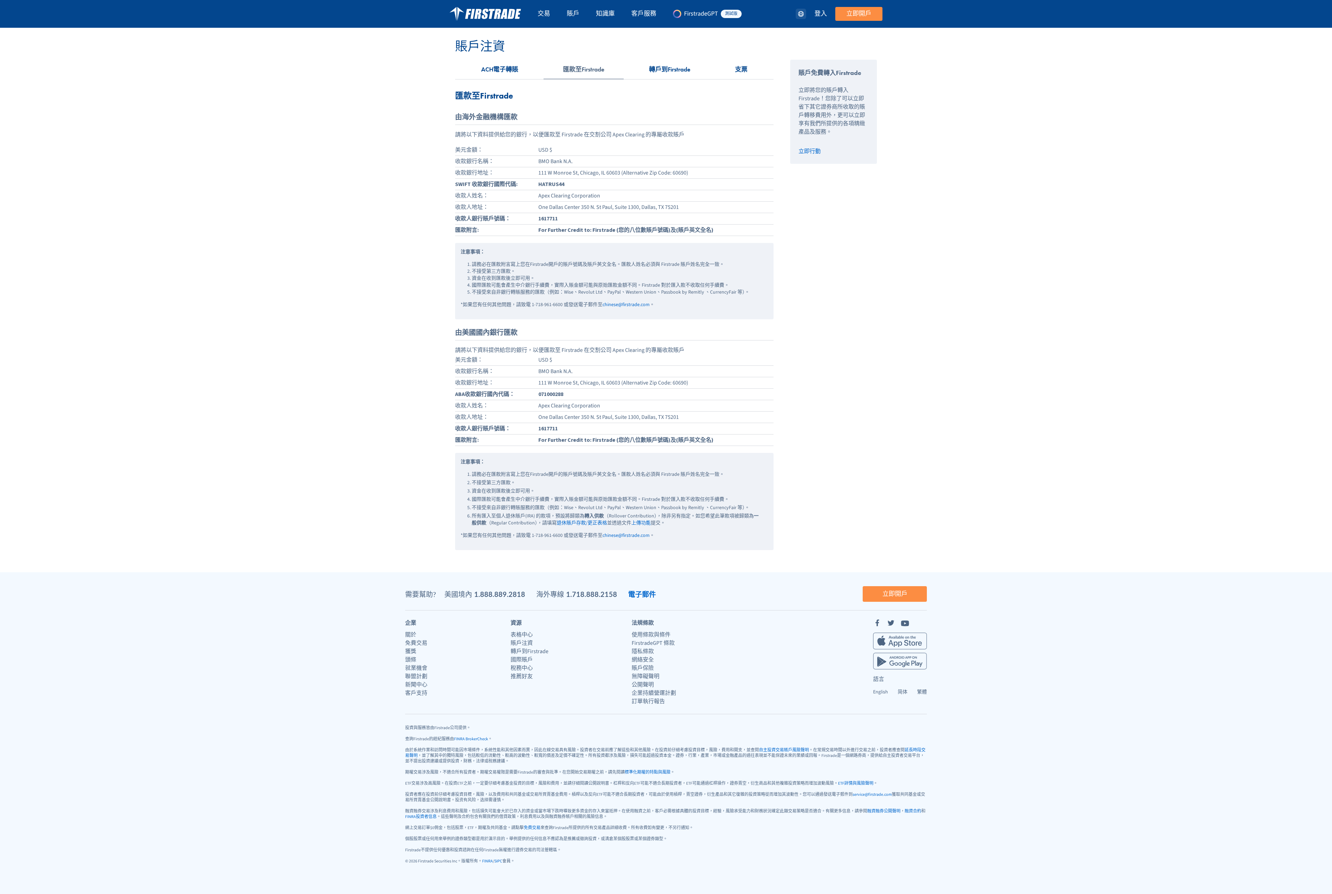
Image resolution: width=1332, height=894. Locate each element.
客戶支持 (416, 693)
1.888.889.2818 (499, 594)
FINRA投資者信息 (421, 817)
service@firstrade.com (872, 795)
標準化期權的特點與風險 (648, 772)
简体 (902, 692)
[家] (485, 14)
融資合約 (913, 811)
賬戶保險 (643, 668)
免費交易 (416, 643)
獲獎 (410, 651)
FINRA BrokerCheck (471, 739)
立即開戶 (858, 13)
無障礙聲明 (645, 676)
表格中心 (522, 635)
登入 (820, 14)
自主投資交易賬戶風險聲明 (784, 750)
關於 (410, 635)
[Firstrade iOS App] (900, 641)
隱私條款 (643, 651)
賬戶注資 (522, 643)
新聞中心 (416, 685)
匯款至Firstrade (583, 69)
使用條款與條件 (651, 635)
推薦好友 (522, 676)
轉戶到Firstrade (669, 69)
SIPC (498, 861)
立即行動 (810, 151)
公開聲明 (643, 685)
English (880, 692)
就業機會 (416, 668)
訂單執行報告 (648, 701)
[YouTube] (905, 623)
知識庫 (605, 14)
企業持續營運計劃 (654, 693)
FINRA (487, 861)
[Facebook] (877, 623)
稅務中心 (522, 668)
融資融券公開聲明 (883, 811)
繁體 (922, 692)
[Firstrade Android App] (900, 661)
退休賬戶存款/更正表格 (582, 523)
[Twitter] (891, 623)
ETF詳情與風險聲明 (855, 783)
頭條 (410, 660)
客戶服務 (643, 14)
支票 (741, 69)
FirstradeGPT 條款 (653, 643)
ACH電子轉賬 (499, 69)
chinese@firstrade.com (626, 304)
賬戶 (573, 14)
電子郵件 (642, 594)
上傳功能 (641, 523)
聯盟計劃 (416, 676)
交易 (544, 14)
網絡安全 (643, 660)
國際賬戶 (522, 660)
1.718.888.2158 (591, 594)
